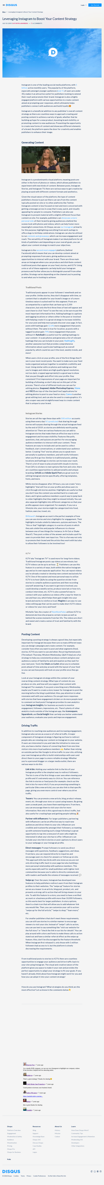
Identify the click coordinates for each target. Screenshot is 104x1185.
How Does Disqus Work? (80, 1130)
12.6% (51, 325)
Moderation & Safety (14, 1136)
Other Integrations (77, 1146)
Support (35, 1133)
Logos (35, 1152)
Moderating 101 (77, 1140)
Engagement (11, 1133)
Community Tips (77, 1133)
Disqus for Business (14, 1152)
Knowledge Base (38, 1136)
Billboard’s (31, 516)
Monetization (12, 1143)
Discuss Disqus (38, 1143)
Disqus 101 (37, 1140)
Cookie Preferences (39, 1176)
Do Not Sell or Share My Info (57, 1176)
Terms (23, 1176)
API (34, 1149)
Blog (3, 12)
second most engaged (46, 250)
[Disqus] (52, 1034)
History (57, 1130)
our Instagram (67, 227)
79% (47, 331)
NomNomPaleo (59, 612)
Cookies (16, 1176)
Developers (75, 1143)
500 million (66, 418)
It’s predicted (52, 421)
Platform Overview (14, 1130)
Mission (57, 1133)
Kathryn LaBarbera (20, 23)
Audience (10, 1140)
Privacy (29, 1176)
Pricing (9, 1146)
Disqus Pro (11, 1149)
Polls (9, 1159)
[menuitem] (84, 5)
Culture (57, 1136)
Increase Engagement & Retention (83, 1136)
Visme (77, 388)
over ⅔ (60, 91)
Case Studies (37, 1146)
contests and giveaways (38, 236)
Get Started (95, 5)
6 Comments (37, 23)
